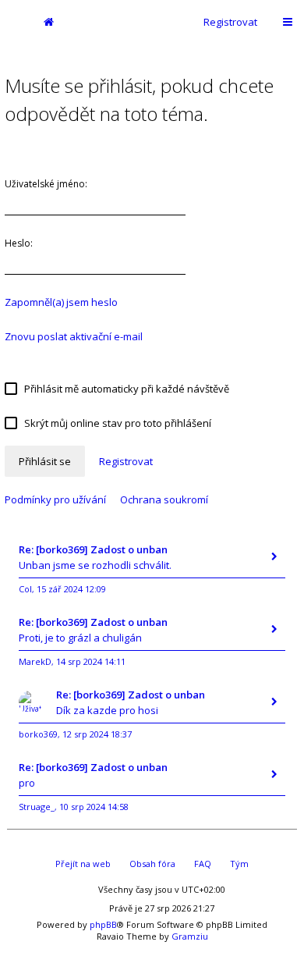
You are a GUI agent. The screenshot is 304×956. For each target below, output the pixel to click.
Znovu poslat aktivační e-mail (74, 336)
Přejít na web (83, 863)
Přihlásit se (45, 461)
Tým (239, 863)
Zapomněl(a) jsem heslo (61, 302)
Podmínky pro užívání (55, 499)
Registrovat (230, 22)
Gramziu (189, 936)
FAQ (202, 863)
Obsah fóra (152, 863)
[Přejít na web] (15, 22)
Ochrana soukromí (164, 499)
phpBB (103, 924)
